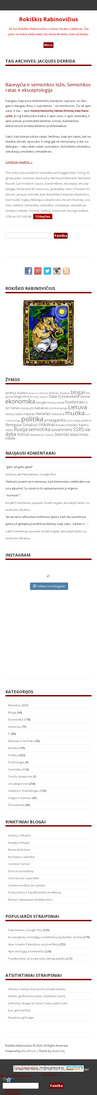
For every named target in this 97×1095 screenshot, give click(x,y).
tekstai (23, 211)
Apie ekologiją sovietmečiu (26, 951)
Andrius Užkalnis (38, 393)
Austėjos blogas (19, 843)
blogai (78, 392)
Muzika (13, 748)
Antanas (11, 474)
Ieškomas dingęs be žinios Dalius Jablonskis (38, 1003)
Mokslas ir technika (21, 741)
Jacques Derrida (28, 194)
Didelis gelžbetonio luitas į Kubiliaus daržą (36, 996)
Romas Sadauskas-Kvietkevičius (30, 900)
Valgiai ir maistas (19, 798)
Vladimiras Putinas (42, 435)
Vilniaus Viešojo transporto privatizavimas (37, 989)
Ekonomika (15, 719)
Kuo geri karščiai (19, 1010)
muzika (75, 413)
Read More (49, 1074)
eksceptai (70, 183)
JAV (32, 408)
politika (32, 418)
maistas (29, 414)
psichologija (73, 420)
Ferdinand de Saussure (33, 189)
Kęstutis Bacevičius (76, 194)
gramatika (57, 189)
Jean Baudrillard (51, 194)
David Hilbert (53, 183)
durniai (85, 396)
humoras (74, 402)
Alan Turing (77, 173)
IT (9, 734)
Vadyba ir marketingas (23, 791)
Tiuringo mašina (40, 211)
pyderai (86, 420)
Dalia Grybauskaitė (64, 396)
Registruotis (13, 1093)
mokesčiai (58, 414)
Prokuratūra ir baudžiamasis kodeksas (34, 892)
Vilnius (23, 434)
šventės (62, 434)
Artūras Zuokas (59, 393)
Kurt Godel (12, 200)
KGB (51, 408)
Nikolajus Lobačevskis (46, 200)
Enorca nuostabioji (21, 871)
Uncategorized (18, 784)
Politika (13, 755)
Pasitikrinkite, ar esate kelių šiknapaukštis (36, 958)
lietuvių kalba (14, 414)
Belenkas (14, 705)
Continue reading (19, 162)
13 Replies (42, 216)
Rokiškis (61, 425)
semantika (31, 205)
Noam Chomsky (73, 200)
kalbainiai (41, 408)
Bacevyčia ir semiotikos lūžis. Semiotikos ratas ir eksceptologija (48, 87)
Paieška (44, 1086)
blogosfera (21, 397)
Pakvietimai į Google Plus (39, 474)
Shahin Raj (58, 1051)
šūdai (74, 434)
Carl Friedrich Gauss (30, 183)
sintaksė (11, 211)
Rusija (21, 429)
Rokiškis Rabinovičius (48, 19)
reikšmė (17, 205)
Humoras (14, 727)
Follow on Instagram (51, 586)
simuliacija (62, 205)
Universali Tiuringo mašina (70, 211)
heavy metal (55, 402)
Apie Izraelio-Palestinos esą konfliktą (33, 944)
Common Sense (19, 864)
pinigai (17, 420)
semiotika (46, 205)
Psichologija (16, 762)
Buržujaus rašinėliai (21, 857)
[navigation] (48, 1086)
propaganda (54, 420)
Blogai (12, 712)
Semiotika (46, 173)
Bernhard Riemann (64, 178)
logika (25, 200)
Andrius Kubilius (16, 393)
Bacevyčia (42, 178)
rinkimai (46, 425)
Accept (84, 1069)
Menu (48, 45)
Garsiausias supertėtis (23, 878)
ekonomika (20, 401)
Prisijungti (11, 1090)
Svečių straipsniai (20, 776)
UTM (8, 216)
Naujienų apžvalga (21, 1017)
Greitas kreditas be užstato (26, 885)
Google (41, 402)
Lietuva (77, 407)
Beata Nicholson (19, 850)
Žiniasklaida (16, 805)
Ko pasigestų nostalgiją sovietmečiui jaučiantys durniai (45, 937)
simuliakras (78, 205)
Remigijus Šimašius (21, 424)
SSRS (78, 429)
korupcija (61, 408)
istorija (24, 408)
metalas (42, 413)
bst (7, 503)
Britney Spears (39, 396)
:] (6, 531)
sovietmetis (61, 429)
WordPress (28, 1051)
